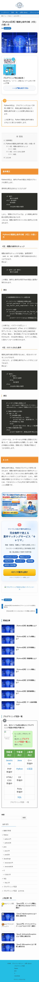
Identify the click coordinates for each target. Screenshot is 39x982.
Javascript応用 (9, 866)
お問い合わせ (28, 963)
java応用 (7, 854)
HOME (9, 963)
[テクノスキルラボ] (19, 5)
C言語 (29, 769)
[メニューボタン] (34, 5)
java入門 (7, 851)
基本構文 (9, 140)
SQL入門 (7, 882)
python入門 (8, 839)
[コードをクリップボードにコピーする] (35, 197)
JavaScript (7, 859)
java (5, 847)
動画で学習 (7, 830)
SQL (20, 797)
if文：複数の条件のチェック (19, 146)
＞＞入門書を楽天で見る (19, 88)
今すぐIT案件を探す (19, 572)
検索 (3, 814)
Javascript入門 (9, 863)
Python (19, 769)
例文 (14, 149)
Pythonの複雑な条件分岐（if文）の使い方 (20, 144)
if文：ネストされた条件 (17, 152)
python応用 (7, 28)
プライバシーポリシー (18, 963)
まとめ (8, 157)
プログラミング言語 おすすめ (14, 891)
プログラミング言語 (10, 886)
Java (19, 760)
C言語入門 (8, 874)
